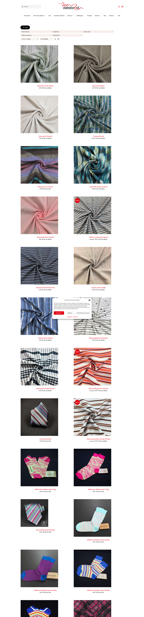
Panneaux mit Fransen (45, 187)
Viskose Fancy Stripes (45, 338)
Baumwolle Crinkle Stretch (45, 388)
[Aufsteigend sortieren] (37, 39)
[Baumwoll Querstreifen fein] (39, 248)
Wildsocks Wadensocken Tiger (98, 489)
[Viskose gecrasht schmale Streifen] (92, 399)
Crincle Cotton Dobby (98, 288)
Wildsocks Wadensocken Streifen (98, 540)
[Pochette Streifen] (39, 399)
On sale (25, 27)
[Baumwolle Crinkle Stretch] (39, 349)
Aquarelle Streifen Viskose (99, 187)
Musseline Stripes (98, 86)
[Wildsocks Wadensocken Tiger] (92, 450)
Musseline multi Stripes (45, 86)
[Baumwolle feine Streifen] (39, 197)
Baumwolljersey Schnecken (98, 338)
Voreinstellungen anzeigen (83, 313)
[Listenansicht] (58, 39)
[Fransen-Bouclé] (92, 97)
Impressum (75, 316)
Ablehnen (70, 313)
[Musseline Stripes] (92, 46)
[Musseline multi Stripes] (39, 46)
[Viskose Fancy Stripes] (39, 298)
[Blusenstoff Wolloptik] (92, 601)
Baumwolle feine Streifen (45, 237)
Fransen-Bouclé (98, 136)
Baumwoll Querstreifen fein (45, 288)
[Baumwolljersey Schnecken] (92, 298)
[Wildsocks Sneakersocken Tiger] (39, 450)
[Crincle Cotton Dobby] (92, 248)
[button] (89, 300)
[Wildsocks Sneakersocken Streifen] (39, 601)
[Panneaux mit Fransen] (39, 147)
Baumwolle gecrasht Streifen (98, 388)
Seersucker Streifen (45, 136)
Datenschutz (69, 316)
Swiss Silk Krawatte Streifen (45, 530)
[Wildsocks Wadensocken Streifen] (92, 500)
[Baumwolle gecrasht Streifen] (92, 349)
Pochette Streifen (45, 439)
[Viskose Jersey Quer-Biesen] (92, 197)
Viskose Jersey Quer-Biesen (98, 237)
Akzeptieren (59, 313)
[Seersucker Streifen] (39, 97)
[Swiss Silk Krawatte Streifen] (34, 500)
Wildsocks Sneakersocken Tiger (45, 489)
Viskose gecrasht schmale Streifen (98, 439)
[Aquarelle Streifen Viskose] (92, 147)
